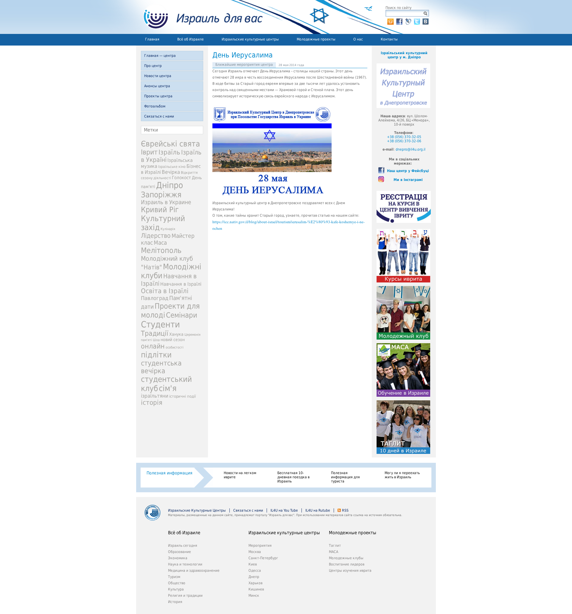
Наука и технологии (185, 564)
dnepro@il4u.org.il (410, 149)
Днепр (253, 577)
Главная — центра (160, 56)
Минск (253, 595)
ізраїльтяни (154, 396)
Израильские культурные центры (250, 39)
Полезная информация (169, 473)
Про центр (153, 66)
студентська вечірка (161, 367)
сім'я (168, 388)
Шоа (156, 340)
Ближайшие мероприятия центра (244, 65)
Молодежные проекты (316, 39)
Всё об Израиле (190, 39)
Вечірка (171, 172)
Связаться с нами (159, 116)
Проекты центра (158, 96)
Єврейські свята (170, 143)
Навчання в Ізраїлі (180, 284)
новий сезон (173, 339)
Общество (176, 583)
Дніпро (169, 185)
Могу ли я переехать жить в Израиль (402, 475)
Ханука (176, 334)
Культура (176, 589)
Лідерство (156, 235)
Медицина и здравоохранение (194, 570)
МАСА (333, 552)
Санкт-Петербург (263, 558)
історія (151, 402)
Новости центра (157, 76)
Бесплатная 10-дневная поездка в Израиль (293, 477)
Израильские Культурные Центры (197, 510)
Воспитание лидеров (346, 564)
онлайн (153, 346)
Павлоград (154, 298)
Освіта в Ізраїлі (165, 291)
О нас (358, 39)
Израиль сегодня (182, 545)
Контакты (389, 39)
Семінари (181, 315)
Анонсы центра (157, 86)
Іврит (149, 152)
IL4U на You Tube (284, 510)
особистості (175, 347)
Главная (152, 39)
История (175, 602)
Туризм (174, 577)
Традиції (154, 333)
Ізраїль (169, 152)
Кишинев (256, 589)
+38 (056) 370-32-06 (404, 141)
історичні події (182, 396)
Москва (254, 552)
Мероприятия (260, 545)
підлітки (156, 354)
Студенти (160, 324)
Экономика (177, 558)
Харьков (255, 583)
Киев (252, 564)
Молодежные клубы (346, 558)
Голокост (181, 177)
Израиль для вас (199, 17)
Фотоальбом (154, 106)
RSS (345, 510)
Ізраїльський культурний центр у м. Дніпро (404, 55)
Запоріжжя (161, 194)
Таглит (335, 545)
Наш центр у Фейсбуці (408, 171)
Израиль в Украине (166, 202)
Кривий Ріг (160, 209)
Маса (160, 243)
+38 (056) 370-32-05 (404, 137)
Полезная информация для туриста (345, 477)
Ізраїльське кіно (172, 167)
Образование (179, 552)
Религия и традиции (185, 595)
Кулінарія (168, 229)
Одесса (254, 570)
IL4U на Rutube (317, 510)
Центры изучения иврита (350, 570)
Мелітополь (161, 250)
